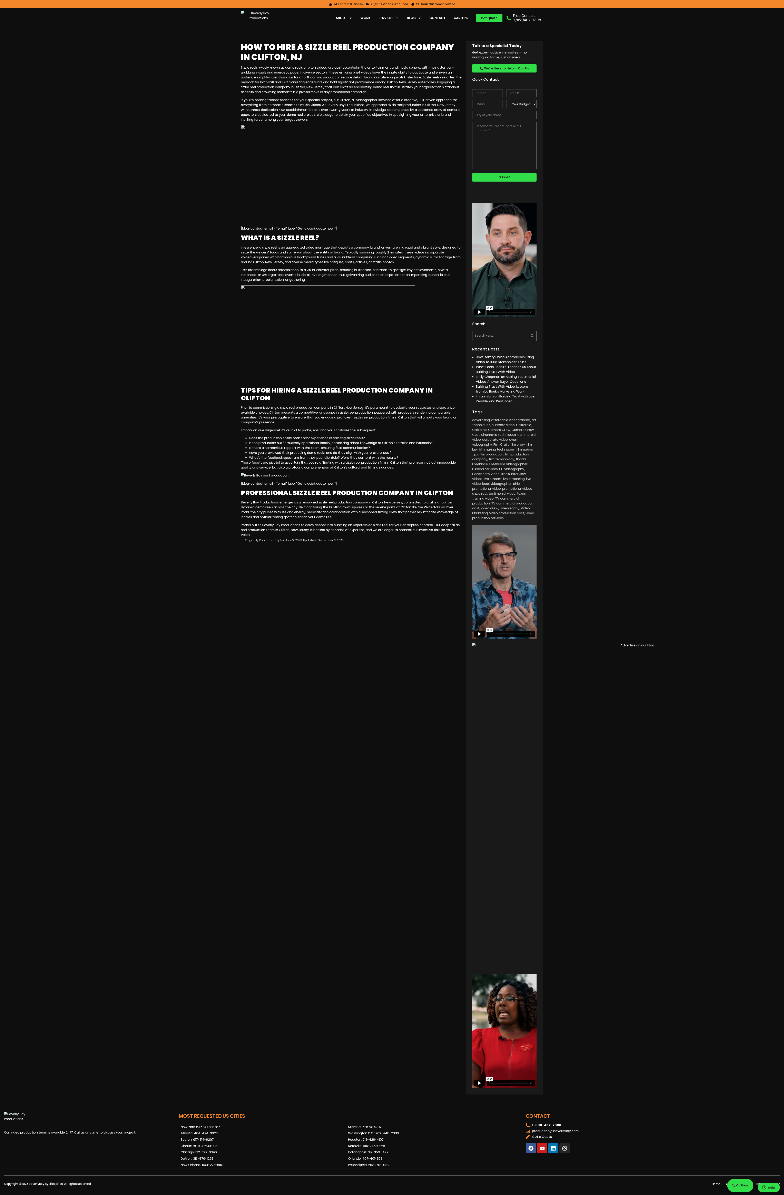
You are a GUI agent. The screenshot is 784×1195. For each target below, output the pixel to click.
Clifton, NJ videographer (359, 100)
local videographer (497, 483)
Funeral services (485, 469)
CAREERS (461, 18)
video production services (503, 515)
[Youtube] (542, 1148)
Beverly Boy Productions (281, 525)
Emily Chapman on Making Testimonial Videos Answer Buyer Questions (506, 379)
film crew (517, 444)
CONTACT (437, 18)
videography (509, 508)
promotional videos (517, 488)
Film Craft (501, 444)
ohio (516, 483)
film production (491, 454)
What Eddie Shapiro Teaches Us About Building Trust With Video (506, 369)
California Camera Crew (491, 429)
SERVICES (386, 18)
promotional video (486, 488)
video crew (489, 508)
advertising (481, 420)
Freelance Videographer (508, 464)
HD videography (511, 469)
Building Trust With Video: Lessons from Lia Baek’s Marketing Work (502, 389)
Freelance (480, 464)
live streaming (514, 478)
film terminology (501, 459)
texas (521, 493)
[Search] (521, 336)
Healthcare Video (486, 474)
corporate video (495, 439)
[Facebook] (531, 1148)
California (523, 425)
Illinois (505, 474)
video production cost (506, 513)
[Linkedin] (553, 1148)
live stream (492, 478)
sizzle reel (269, 247)
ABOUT (341, 18)
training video (483, 498)
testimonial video (502, 493)
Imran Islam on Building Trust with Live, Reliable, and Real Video (505, 399)
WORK (365, 18)
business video (503, 425)
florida (521, 459)
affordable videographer (510, 420)
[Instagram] (564, 1148)
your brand (443, 417)
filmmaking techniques (497, 449)
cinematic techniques (498, 434)
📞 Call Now (740, 1185)
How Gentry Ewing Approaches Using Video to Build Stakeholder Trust (505, 359)
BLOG (411, 18)
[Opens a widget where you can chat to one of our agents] (768, 1188)
